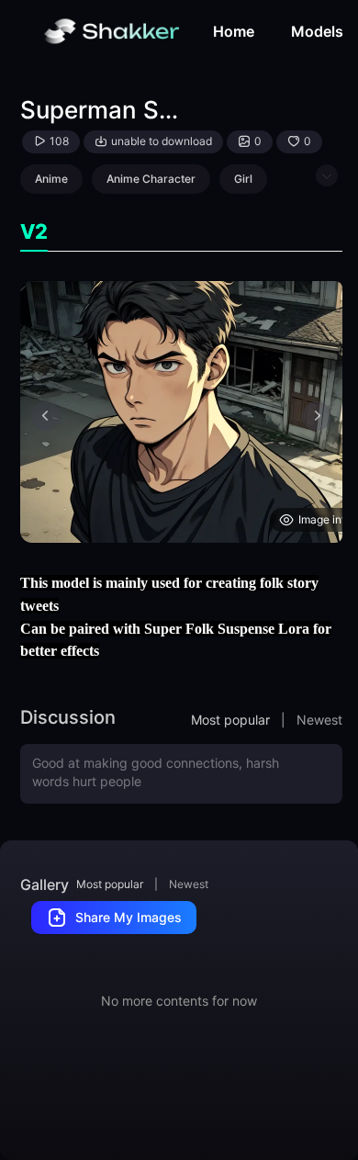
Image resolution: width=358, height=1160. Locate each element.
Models (317, 31)
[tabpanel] (181, 412)
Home (233, 31)
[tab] (34, 232)
